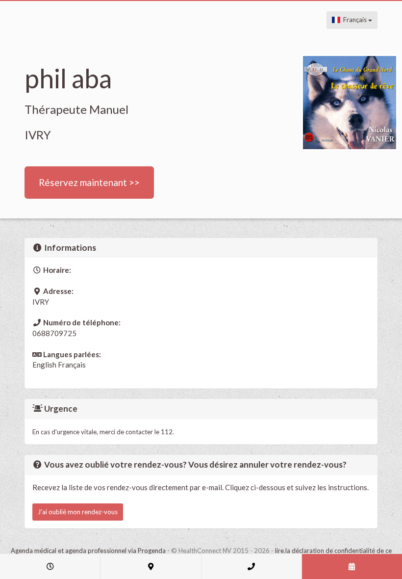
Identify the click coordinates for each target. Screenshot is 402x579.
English (44, 364)
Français (354, 20)
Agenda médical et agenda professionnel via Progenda (88, 550)
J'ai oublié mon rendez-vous (78, 512)
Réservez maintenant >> (89, 182)
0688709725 (54, 333)
